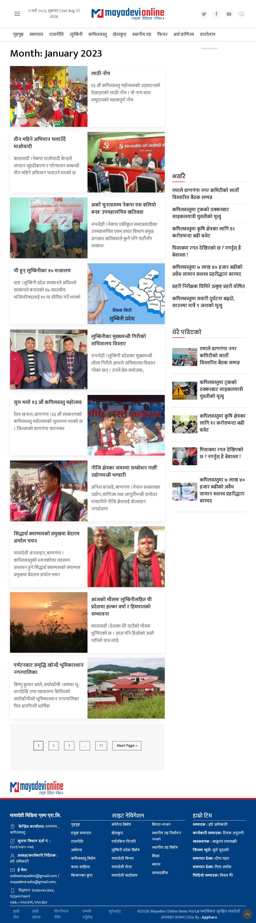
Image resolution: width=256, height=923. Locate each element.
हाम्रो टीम (16, 915)
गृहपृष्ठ (18, 34)
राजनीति (56, 34)
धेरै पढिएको (187, 332)
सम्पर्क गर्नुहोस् (87, 915)
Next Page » (126, 745)
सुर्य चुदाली (211, 850)
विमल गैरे (213, 875)
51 (101, 745)
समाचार (36, 34)
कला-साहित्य (80, 867)
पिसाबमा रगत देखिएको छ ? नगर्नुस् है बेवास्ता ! (206, 252)
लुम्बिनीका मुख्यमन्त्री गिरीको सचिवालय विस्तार (118, 340)
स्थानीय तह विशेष (165, 847)
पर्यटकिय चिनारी (124, 841)
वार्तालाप (207, 34)
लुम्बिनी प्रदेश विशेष (126, 850)
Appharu (209, 917)
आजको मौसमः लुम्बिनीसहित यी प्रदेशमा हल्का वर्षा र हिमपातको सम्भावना (121, 606)
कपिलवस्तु (97, 34)
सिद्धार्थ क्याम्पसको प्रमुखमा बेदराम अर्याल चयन (47, 537)
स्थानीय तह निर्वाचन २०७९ (166, 836)
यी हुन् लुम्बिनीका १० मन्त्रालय (42, 270)
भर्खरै (179, 176)
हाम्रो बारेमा (36, 915)
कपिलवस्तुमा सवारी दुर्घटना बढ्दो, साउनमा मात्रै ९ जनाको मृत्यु (203, 302)
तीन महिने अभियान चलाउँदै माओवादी (40, 143)
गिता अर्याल (212, 867)
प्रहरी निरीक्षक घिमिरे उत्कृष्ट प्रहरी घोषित (208, 286)
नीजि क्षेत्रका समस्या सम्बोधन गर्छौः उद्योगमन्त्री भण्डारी (124, 471)
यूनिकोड (115, 912)
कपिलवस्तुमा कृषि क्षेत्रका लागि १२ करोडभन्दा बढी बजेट (203, 232)
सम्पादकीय (160, 873)
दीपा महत (211, 858)
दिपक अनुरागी (218, 833)
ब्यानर (156, 864)
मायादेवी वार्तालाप (125, 875)
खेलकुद (119, 34)
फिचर (162, 34)
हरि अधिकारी (210, 824)
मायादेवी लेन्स (122, 867)
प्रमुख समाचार (81, 833)
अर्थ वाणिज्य (184, 34)
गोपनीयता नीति (61, 915)
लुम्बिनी (76, 34)
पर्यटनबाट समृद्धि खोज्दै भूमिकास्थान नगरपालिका (49, 669)
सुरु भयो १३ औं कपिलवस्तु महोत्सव (48, 402)
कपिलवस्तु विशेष (83, 858)
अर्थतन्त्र (76, 850)
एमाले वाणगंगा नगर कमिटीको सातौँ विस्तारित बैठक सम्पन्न (205, 194)
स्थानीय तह (141, 34)
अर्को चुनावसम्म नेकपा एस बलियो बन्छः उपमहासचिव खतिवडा (123, 208)
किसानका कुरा (81, 875)
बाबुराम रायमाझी (215, 841)
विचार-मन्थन (161, 824)
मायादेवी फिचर (123, 858)
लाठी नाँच (100, 73)
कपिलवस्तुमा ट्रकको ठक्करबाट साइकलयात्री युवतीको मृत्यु (200, 213)
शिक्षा (156, 856)
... (85, 745)
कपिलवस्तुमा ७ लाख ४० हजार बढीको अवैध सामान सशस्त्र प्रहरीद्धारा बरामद (207, 271)
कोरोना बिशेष (121, 824)
